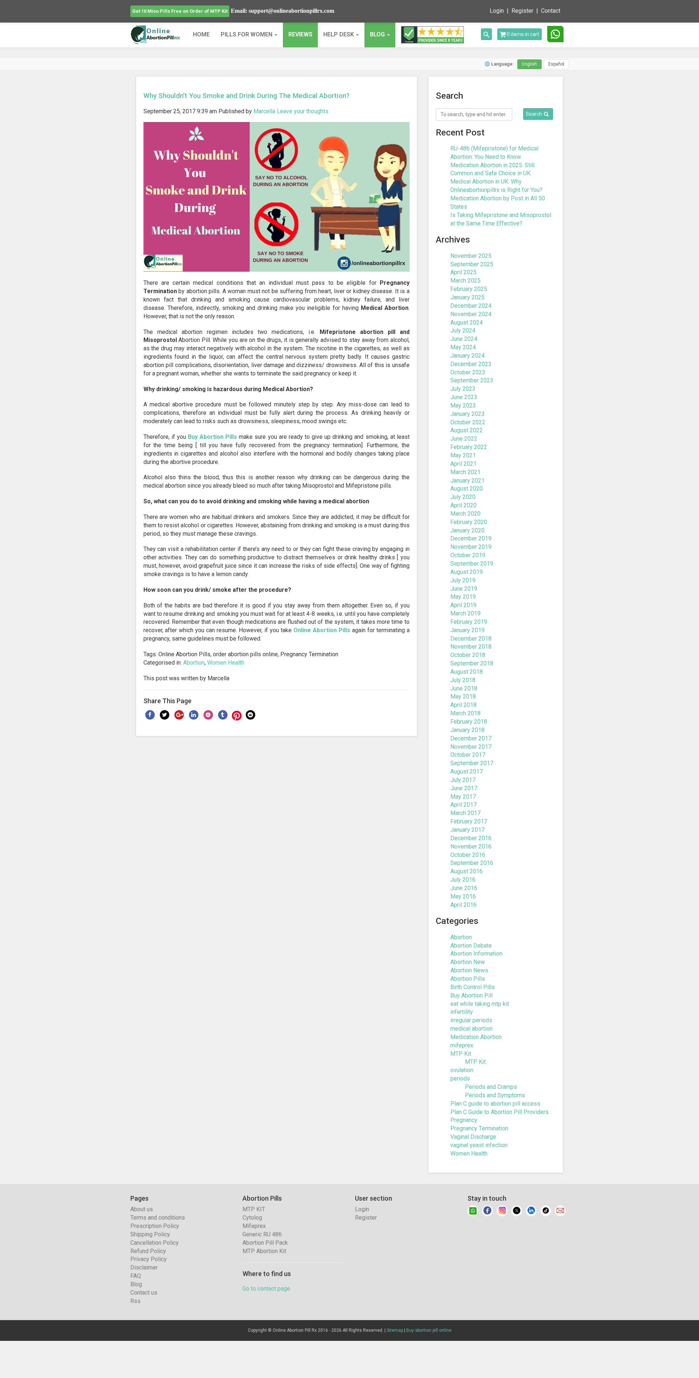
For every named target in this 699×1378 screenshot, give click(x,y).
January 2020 (467, 530)
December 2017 (470, 738)
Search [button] (534, 114)
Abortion (194, 662)
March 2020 (465, 513)
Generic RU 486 (262, 1234)
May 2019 (463, 596)
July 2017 (462, 779)
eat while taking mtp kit (479, 1003)
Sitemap (395, 1330)
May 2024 (463, 347)
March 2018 (465, 713)
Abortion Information (476, 953)
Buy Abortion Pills (212, 436)
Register (522, 10)
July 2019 (462, 580)
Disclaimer (144, 1267)
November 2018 (470, 646)
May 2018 (463, 696)
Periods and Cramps (491, 1086)
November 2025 (470, 255)
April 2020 (463, 505)
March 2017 (465, 813)
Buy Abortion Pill (471, 995)
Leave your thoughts (302, 111)
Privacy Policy (148, 1259)
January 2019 (467, 630)
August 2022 (466, 430)
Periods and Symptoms (495, 1095)
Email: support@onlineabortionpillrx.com (282, 11)
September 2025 (471, 264)
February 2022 (468, 447)
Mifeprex (254, 1226)
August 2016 (466, 871)
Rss (135, 1301)
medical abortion (471, 1028)
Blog (136, 1284)
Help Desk (339, 34)
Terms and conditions (157, 1217)
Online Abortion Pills (321, 630)
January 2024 (467, 355)
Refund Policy (148, 1251)
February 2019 (468, 621)
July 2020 (462, 496)
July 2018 (462, 680)
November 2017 (470, 746)
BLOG (377, 34)
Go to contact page (266, 1288)
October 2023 (467, 372)
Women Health (225, 662)
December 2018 (470, 638)
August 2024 (466, 322)
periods (460, 1078)
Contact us (143, 1292)
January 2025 (467, 297)
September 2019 (471, 563)
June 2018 (463, 688)
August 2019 (466, 571)
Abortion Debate (471, 945)
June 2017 (463, 788)
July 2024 (462, 330)
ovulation (461, 1070)
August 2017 (466, 771)
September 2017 (471, 763)
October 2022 (467, 422)
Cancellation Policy (154, 1242)
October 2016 (467, 854)
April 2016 (463, 904)
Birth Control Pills (472, 987)
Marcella (264, 111)
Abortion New (467, 961)
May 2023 (463, 405)
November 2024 (470, 314)
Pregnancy (463, 1120)
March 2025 (465, 280)
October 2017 (467, 754)
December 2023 (470, 364)
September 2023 (471, 380)
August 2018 (466, 671)
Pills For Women (247, 34)
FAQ (135, 1275)
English (529, 64)
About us (141, 1209)
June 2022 (463, 438)
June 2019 (463, 588)
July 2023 (462, 388)
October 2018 (467, 654)
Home (201, 34)
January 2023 (467, 413)
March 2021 (465, 472)
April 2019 (463, 605)
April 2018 (463, 704)
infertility (461, 1011)
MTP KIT (253, 1209)
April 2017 (463, 804)
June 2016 (463, 888)
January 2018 (467, 730)
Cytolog (252, 1217)
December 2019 (470, 538)
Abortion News (469, 970)
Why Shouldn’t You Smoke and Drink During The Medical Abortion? (246, 95)
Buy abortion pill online (428, 1330)
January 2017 (467, 829)
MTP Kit (460, 1053)
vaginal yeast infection (479, 1145)
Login (497, 10)
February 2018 (468, 721)
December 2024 (470, 305)
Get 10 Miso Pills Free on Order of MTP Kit (180, 11)
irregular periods (471, 1020)
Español (556, 64)
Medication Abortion (476, 1037)
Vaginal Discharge (473, 1136)
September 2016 (471, 862)
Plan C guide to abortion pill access (495, 1103)
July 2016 (462, 879)
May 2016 (463, 896)
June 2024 (463, 338)
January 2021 (467, 480)
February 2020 (468, 522)
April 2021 (463, 463)
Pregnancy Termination (479, 1128)
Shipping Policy (150, 1234)
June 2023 (463, 397)
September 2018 (471, 663)
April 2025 (463, 272)
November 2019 (470, 546)
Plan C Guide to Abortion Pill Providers (499, 1112)
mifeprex (461, 1045)
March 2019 (465, 613)
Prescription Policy (154, 1226)
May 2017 (463, 796)
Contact (550, 10)
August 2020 (466, 488)
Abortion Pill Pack (265, 1242)
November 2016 (470, 846)
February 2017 (468, 821)
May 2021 (463, 455)
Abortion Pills (467, 978)
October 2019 (467, 555)
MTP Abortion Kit (264, 1251)
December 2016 (470, 838)
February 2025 (468, 289)
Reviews (300, 34)
